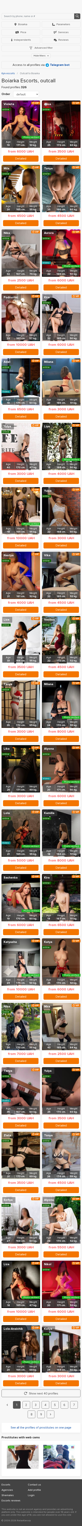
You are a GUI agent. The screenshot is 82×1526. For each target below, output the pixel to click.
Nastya (9, 555)
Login (31, 1495)
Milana (48, 362)
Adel (7, 362)
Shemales (8, 1495)
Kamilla (49, 813)
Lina (7, 491)
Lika (7, 749)
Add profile (34, 1490)
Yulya (7, 426)
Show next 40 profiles (43, 1393)
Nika (7, 233)
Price (23, 32)
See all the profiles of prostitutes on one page (41, 1427)
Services (63, 32)
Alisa (47, 104)
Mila (6, 168)
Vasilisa (49, 620)
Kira (47, 297)
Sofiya (8, 1200)
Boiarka (22, 24)
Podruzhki (11, 297)
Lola (7, 813)
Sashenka (11, 877)
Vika (47, 555)
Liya (47, 426)
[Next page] (50, 1414)
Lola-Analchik (13, 1329)
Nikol (47, 1264)
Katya (48, 942)
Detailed (20, 158)
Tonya (48, 168)
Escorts (6, 1484)
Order (6, 94)
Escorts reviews (11, 1500)
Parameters (63, 24)
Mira (47, 1006)
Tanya (8, 684)
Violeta (9, 104)
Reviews (63, 39)
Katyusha (10, 942)
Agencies (7, 1490)
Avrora (49, 233)
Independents (22, 39)
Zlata (7, 1135)
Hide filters (40, 55)
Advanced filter (43, 47)
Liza (6, 620)
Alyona (49, 749)
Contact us (34, 1484)
